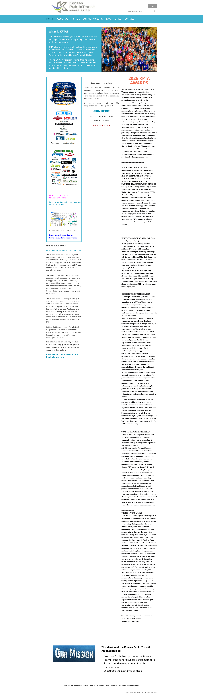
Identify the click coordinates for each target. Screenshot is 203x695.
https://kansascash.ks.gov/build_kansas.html (64, 250)
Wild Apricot (137, 692)
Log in (152, 6)
